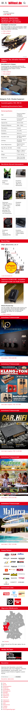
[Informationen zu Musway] (6, 574)
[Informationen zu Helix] (14, 567)
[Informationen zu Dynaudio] (14, 558)
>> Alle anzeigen (5, 33)
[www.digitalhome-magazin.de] (6, 596)
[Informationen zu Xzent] (13, 582)
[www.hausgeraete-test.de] (14, 596)
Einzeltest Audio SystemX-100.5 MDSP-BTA (20, 232)
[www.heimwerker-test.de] (21, 596)
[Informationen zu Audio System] (13, 555)
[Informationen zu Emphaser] (21, 559)
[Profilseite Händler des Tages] (14, 656)
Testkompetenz (7, 686)
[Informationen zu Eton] (13, 562)
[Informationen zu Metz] (20, 570)
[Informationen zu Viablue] (6, 583)
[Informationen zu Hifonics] (21, 566)
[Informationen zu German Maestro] (20, 562)
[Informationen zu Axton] (20, 554)
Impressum (6, 700)
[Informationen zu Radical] (6, 578)
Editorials (5, 697)
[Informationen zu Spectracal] (14, 578)
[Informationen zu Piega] (21, 574)
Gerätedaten (6, 689)
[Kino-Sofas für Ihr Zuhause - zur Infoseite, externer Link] (14, 86)
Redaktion (5, 688)
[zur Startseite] (15, 3)
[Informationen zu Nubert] (14, 574)
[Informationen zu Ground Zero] (6, 566)
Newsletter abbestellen (7, 679)
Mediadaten (6, 701)
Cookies (5, 706)
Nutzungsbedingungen (9, 709)
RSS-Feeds (6, 694)
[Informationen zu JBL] (6, 570)
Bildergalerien (7, 691)
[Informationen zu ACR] (6, 555)
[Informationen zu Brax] (6, 559)
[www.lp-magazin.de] (10, 604)
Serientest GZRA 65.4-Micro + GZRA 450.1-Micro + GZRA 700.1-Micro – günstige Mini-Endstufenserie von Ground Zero (7, 208)
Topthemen (6, 695)
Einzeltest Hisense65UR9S (18, 204)
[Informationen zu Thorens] (21, 578)
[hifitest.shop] (18, 604)
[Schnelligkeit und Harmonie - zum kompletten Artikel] (14, 45)
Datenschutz (6, 704)
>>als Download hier (6, 276)
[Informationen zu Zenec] (21, 582)
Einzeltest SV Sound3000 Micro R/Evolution (19, 183)
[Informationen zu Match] (12, 569)
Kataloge (5, 692)
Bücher (5, 685)
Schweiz (6, 641)
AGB (4, 703)
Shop (4, 683)
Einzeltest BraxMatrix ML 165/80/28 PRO (6, 232)
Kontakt (5, 708)
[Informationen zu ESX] (6, 562)
